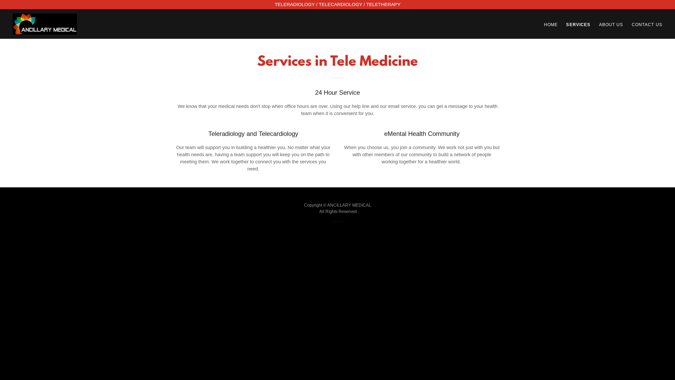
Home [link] (551, 24)
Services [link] (578, 24)
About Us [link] (611, 24)
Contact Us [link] (647, 24)
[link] (45, 23)
